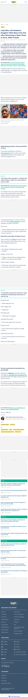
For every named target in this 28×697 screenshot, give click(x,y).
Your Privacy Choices (15, 696)
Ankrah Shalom (22, 39)
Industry (2, 505)
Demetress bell (4, 429)
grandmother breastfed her (18, 375)
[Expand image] (27, 105)
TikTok (14, 239)
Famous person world (18, 429)
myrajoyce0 (5, 153)
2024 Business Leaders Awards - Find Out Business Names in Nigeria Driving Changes (14, 187)
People (6, 24)
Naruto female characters (7, 431)
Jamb (11, 429)
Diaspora (12, 424)
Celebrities (3, 553)
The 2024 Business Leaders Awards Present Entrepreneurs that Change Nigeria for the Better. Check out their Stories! (13, 64)
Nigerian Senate (5, 424)
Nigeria (2, 492)
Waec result (18, 431)
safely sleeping (15, 221)
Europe (2, 512)
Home (2, 24)
